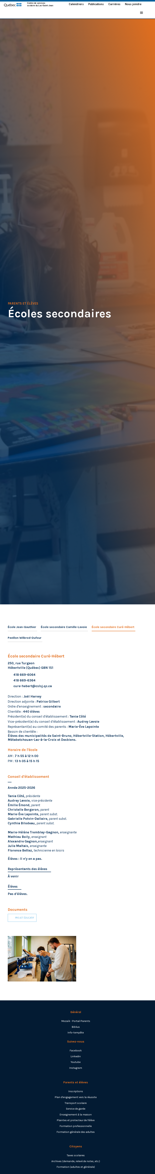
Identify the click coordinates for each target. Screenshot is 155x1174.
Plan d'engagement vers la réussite (76, 1097)
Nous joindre (133, 4)
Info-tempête (75, 1032)
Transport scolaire (76, 1102)
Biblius (76, 1026)
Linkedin (76, 1056)
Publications (96, 4)
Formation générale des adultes (76, 1131)
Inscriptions (75, 1091)
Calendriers (76, 4)
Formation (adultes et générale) (76, 1166)
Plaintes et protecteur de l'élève (76, 1120)
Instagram (75, 1067)
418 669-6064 (24, 675)
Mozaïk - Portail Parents (75, 1020)
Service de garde (75, 1108)
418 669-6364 (24, 680)
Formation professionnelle (76, 1126)
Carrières (114, 4)
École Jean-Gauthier (22, 627)
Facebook (76, 1050)
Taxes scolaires (76, 1155)
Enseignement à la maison (76, 1114)
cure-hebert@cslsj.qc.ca (32, 686)
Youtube (76, 1061)
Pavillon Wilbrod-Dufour (24, 638)
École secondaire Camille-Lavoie (64, 627)
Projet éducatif (24, 917)
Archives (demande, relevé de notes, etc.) (75, 1161)
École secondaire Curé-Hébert (113, 627)
